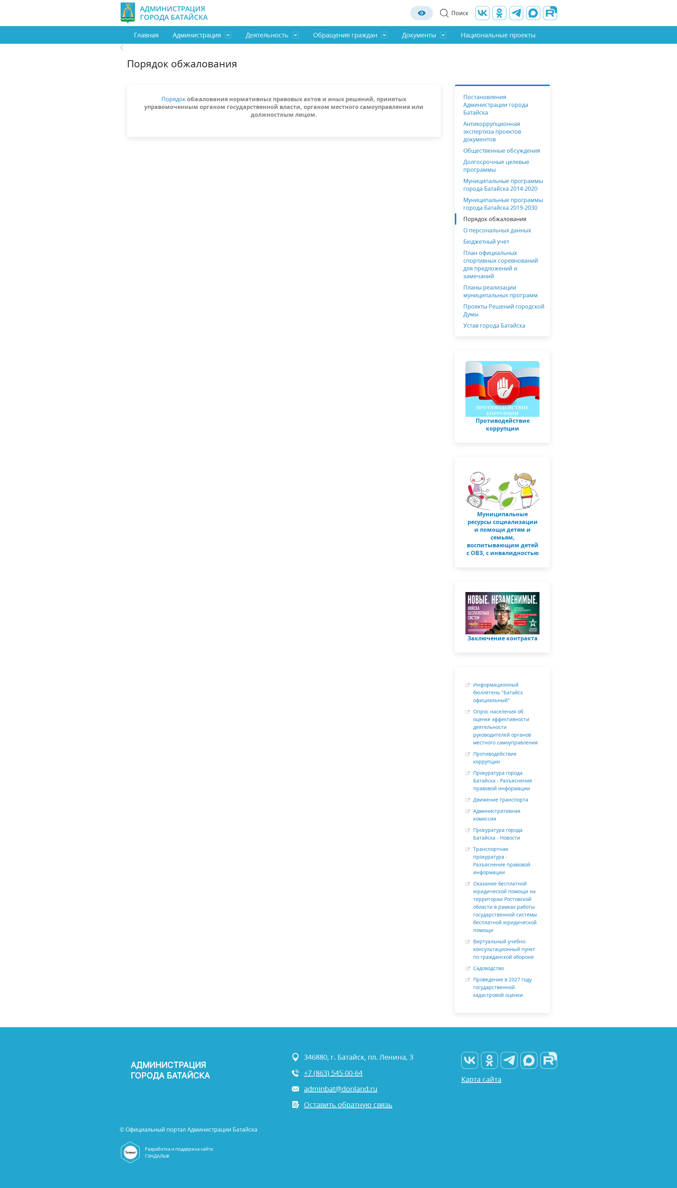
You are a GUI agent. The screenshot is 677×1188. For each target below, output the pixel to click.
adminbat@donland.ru (340, 1088)
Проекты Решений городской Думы (503, 310)
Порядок (173, 99)
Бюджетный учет (486, 241)
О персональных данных (497, 230)
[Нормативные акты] (126, 47)
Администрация (197, 35)
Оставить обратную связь (348, 1104)
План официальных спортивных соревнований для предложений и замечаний (500, 264)
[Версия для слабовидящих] (421, 13)
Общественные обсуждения (501, 150)
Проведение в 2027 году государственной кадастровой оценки (502, 987)
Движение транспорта (500, 799)
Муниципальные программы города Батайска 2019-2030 (503, 204)
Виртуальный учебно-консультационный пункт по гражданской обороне (504, 949)
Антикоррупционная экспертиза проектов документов (492, 131)
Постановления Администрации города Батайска (495, 104)
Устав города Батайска (494, 325)
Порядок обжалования (494, 219)
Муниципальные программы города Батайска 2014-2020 (503, 185)
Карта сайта (481, 1079)
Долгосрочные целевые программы (496, 165)
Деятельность (267, 35)
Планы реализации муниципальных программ (500, 291)
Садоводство (488, 968)
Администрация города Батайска (174, 13)
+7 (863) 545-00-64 (333, 1073)
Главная (146, 35)
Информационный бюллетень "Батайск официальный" (498, 692)
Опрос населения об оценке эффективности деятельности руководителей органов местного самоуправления (505, 727)
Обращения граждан (345, 35)
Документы (419, 35)
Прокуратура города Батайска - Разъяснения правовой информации (502, 780)
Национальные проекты (498, 35)
